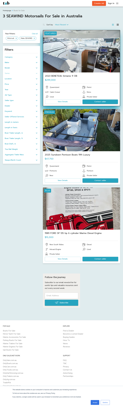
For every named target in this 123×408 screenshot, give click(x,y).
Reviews (66, 346)
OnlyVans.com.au (10, 360)
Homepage (7, 10)
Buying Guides (69, 337)
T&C (65, 363)
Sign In (111, 3)
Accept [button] (95, 402)
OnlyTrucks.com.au (10, 370)
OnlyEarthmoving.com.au (13, 373)
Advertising (67, 373)
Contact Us (67, 370)
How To (66, 340)
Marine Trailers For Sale (12, 343)
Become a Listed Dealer (73, 334)
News (65, 343)
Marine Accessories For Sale (14, 337)
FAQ (65, 360)
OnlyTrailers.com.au (11, 376)
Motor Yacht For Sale (11, 334)
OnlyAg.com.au (9, 379)
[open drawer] (117, 3)
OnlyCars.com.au (9, 366)
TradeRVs (7, 382)
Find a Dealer (68, 331)
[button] (12, 38)
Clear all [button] (35, 34)
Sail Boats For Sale (11, 350)
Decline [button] (105, 402)
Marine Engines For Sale (13, 346)
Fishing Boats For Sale (12, 340)
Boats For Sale (9, 331)
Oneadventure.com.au (12, 386)
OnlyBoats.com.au (10, 363)
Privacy (66, 366)
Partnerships (68, 376)
